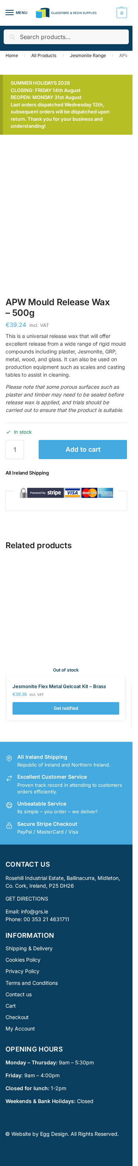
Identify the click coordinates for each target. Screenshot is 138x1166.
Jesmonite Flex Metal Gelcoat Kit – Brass (59, 686)
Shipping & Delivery (29, 948)
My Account (20, 1028)
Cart (11, 1006)
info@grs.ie (34, 911)
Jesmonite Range (88, 55)
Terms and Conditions (32, 982)
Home (12, 55)
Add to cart (83, 449)
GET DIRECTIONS (27, 898)
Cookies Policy (23, 960)
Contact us (19, 994)
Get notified (66, 708)
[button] (121, 13)
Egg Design (54, 1134)
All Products (43, 55)
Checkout (17, 1017)
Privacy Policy (22, 971)
